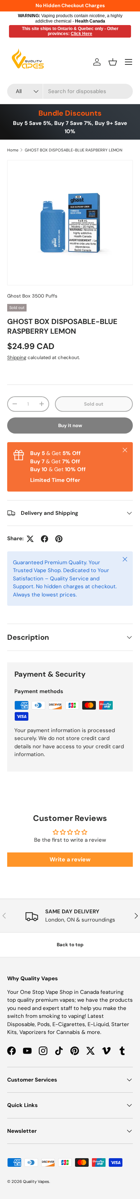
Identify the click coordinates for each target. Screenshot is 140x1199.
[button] (113, 62)
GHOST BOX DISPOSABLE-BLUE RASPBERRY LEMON (73, 150)
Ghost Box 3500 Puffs (32, 296)
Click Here (81, 33)
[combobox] (70, 91)
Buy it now (70, 425)
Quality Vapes (36, 1181)
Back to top (70, 945)
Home (12, 150)
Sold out (93, 404)
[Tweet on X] (30, 539)
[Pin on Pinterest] (59, 539)
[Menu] (128, 62)
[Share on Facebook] (44, 539)
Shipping (16, 357)
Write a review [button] (70, 859)
